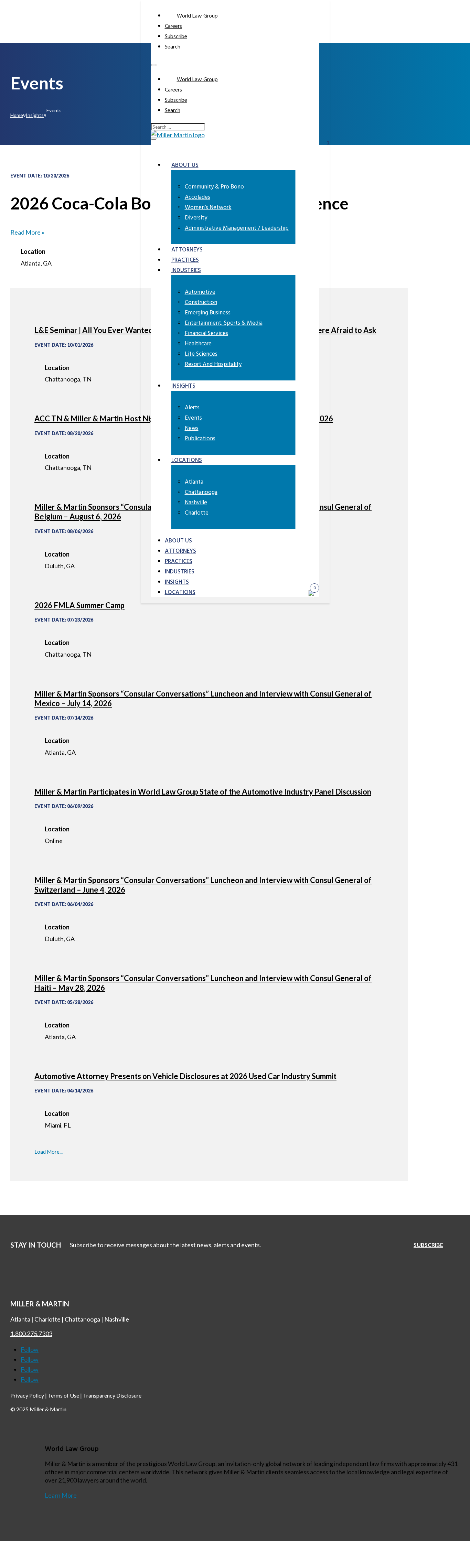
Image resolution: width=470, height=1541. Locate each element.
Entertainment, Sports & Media (224, 323)
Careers (173, 26)
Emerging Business (208, 312)
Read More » (27, 232)
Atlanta (194, 482)
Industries (186, 270)
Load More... (48, 1152)
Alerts (192, 407)
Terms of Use (63, 1395)
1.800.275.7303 (31, 1333)
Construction (201, 302)
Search (172, 47)
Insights (183, 386)
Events (193, 418)
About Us (185, 165)
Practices (185, 260)
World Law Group (197, 16)
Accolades (197, 197)
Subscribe (176, 36)
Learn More (61, 1495)
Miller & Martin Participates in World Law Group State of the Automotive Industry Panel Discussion (202, 791)
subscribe (428, 1244)
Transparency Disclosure (112, 1395)
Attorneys (187, 250)
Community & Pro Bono (214, 187)
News (192, 428)
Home (16, 115)
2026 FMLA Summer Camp (79, 605)
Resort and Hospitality (213, 364)
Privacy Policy (27, 1395)
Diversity (196, 218)
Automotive (200, 292)
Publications (200, 438)
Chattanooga (201, 492)
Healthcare (198, 343)
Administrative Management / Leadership (237, 228)
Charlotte (197, 513)
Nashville (196, 502)
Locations (186, 460)
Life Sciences (201, 354)
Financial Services (206, 333)
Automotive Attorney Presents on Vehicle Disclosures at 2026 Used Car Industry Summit (185, 1076)
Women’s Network (208, 207)
